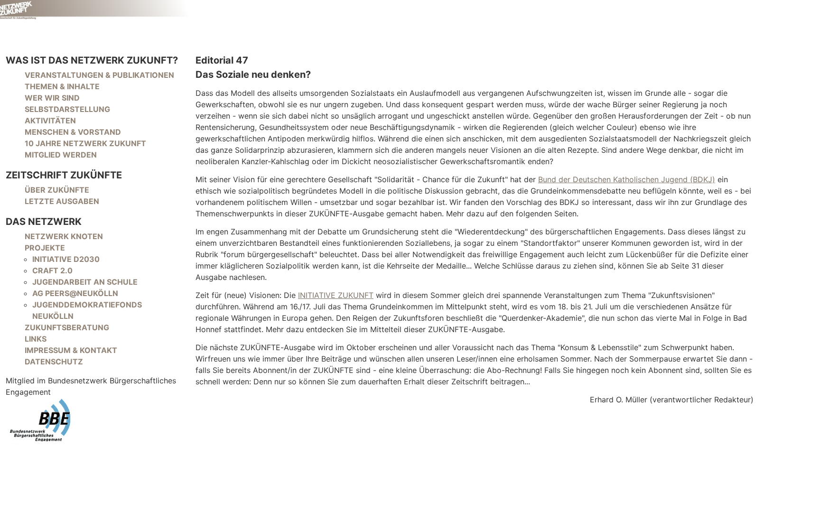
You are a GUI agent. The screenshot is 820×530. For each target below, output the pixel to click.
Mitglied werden (61, 154)
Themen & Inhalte (62, 86)
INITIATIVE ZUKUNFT (335, 295)
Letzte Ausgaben (62, 201)
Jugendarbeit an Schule (85, 282)
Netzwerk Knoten (64, 236)
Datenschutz (54, 361)
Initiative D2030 (66, 259)
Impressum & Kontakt (71, 350)
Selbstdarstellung (67, 109)
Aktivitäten (50, 120)
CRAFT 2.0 (52, 270)
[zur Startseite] (95, 9)
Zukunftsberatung (67, 327)
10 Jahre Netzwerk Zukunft (85, 143)
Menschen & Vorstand (73, 132)
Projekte (45, 247)
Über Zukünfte (57, 190)
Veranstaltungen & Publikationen (99, 75)
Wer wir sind (52, 97)
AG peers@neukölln (75, 293)
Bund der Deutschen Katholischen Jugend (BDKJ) (626, 179)
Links (36, 339)
